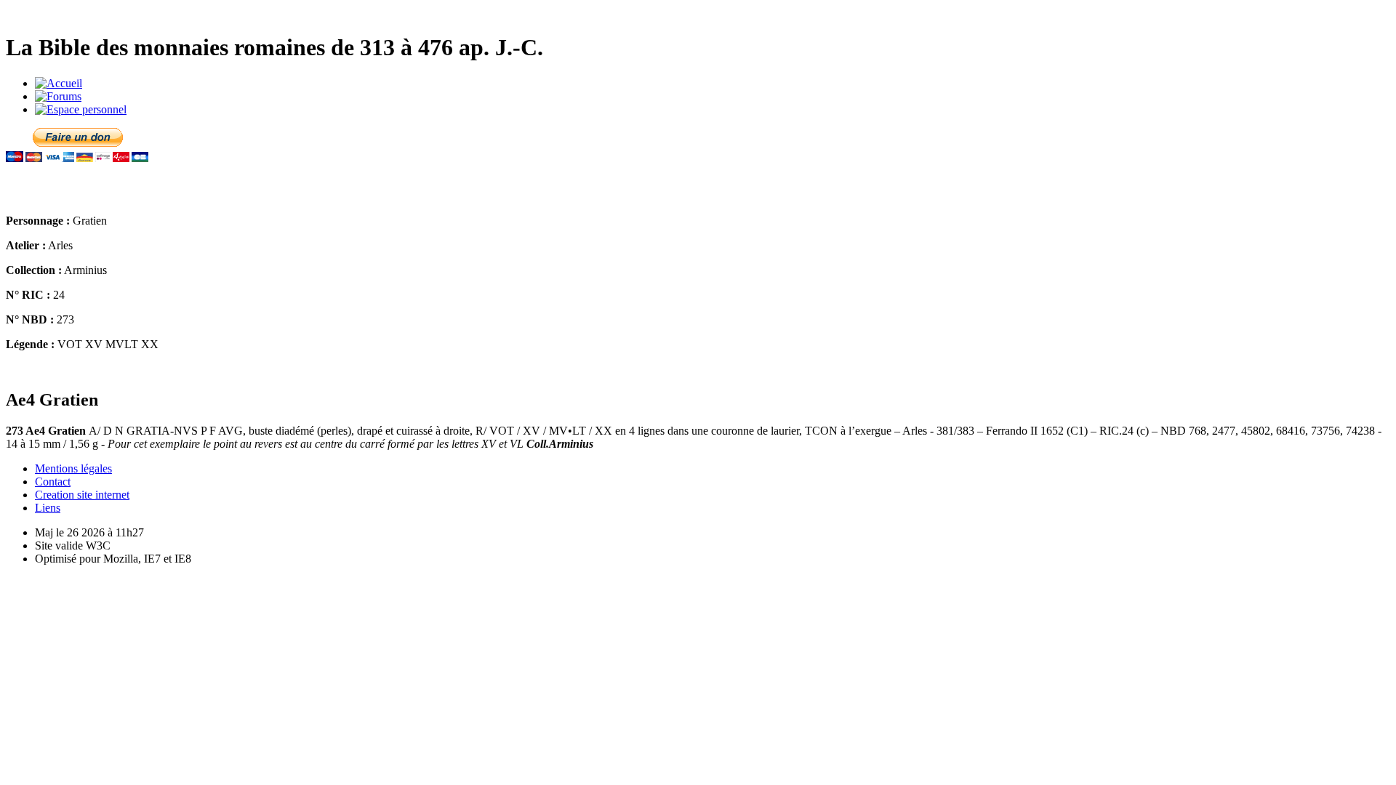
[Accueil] (58, 83)
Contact (53, 481)
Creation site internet (82, 494)
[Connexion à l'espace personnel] (81, 109)
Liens (47, 508)
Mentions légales (73, 468)
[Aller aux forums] (58, 96)
